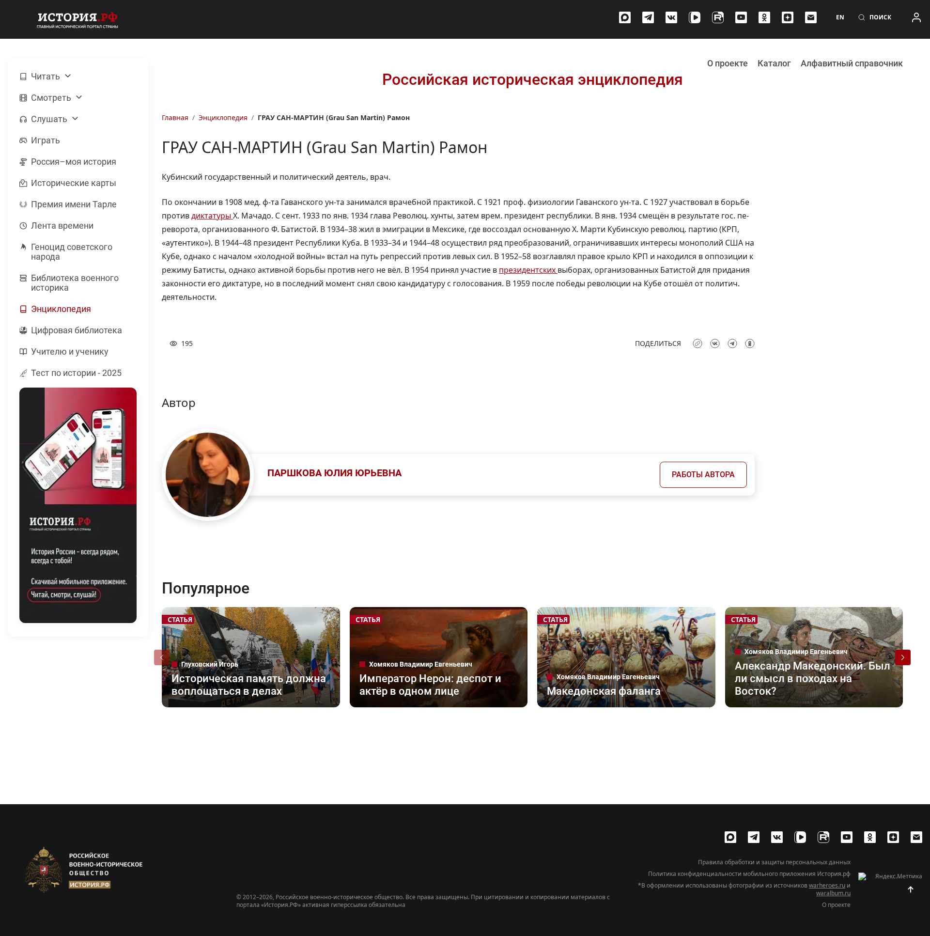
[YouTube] (741, 17)
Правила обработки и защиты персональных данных (774, 862)
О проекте (727, 63)
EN (840, 17)
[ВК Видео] (694, 17)
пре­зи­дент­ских (528, 270)
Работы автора (703, 474)
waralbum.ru (833, 893)
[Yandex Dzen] (787, 17)
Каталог (774, 63)
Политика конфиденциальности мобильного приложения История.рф (749, 874)
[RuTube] (718, 17)
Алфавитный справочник (852, 63)
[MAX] (625, 17)
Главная (175, 117)
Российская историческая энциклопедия (532, 79)
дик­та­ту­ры (212, 215)
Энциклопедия (223, 117)
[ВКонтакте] (671, 17)
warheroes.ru (827, 885)
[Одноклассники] (764, 17)
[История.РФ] (77, 19)
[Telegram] (648, 17)
